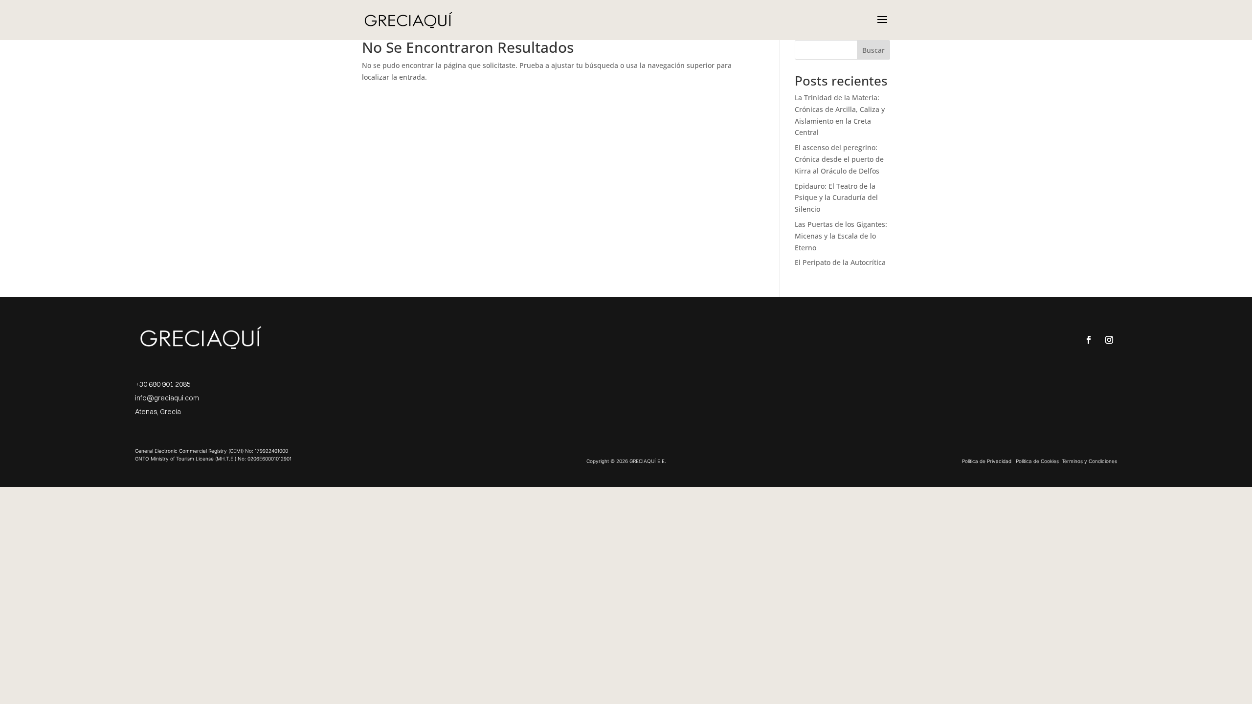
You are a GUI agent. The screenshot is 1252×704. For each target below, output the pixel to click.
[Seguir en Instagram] (1109, 340)
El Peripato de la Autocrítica (840, 262)
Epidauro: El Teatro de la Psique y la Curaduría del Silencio (836, 197)
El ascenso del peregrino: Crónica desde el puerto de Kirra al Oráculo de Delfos (839, 159)
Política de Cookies (1037, 461)
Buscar (873, 50)
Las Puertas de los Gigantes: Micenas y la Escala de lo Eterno (841, 236)
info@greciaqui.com (167, 398)
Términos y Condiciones (1089, 461)
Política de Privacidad (986, 461)
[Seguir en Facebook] (1088, 340)
